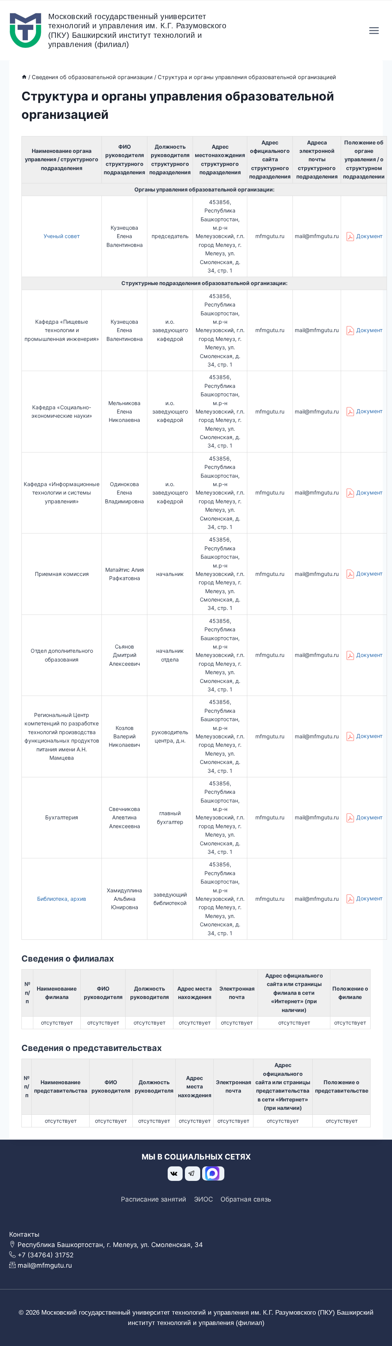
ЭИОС (203, 1199)
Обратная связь (245, 1199)
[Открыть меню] (374, 30)
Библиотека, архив (61, 898)
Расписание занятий (153, 1199)
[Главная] (24, 77)
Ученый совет (62, 236)
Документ (369, 236)
